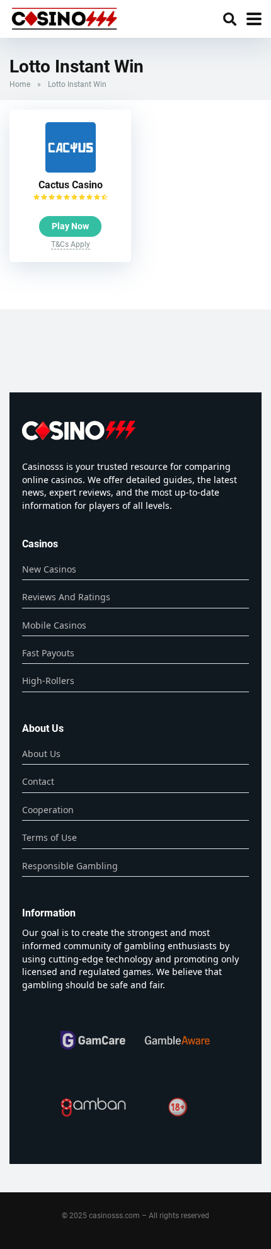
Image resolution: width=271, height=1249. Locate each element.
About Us (41, 754)
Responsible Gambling (70, 866)
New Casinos (49, 569)
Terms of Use (49, 837)
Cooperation (48, 810)
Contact (38, 781)
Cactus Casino (70, 185)
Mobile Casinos (54, 625)
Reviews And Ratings (66, 597)
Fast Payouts (48, 653)
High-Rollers (48, 681)
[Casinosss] (64, 17)
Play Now (70, 226)
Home (19, 84)
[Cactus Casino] (70, 169)
